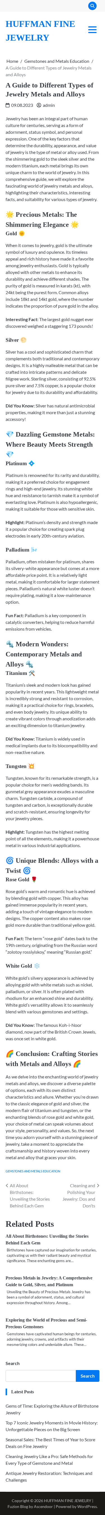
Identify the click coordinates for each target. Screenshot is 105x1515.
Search (13, 1363)
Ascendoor (43, 1506)
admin (49, 105)
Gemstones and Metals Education (33, 1171)
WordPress (87, 1506)
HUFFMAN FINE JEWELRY (67, 1500)
